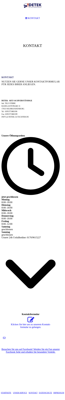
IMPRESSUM (58, 393)
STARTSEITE (6, 393)
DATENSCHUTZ (45, 393)
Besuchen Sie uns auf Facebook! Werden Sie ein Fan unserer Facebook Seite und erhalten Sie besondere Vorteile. (31, 350)
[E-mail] (4, 338)
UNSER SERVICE (20, 393)
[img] (32, 46)
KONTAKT (33, 393)
